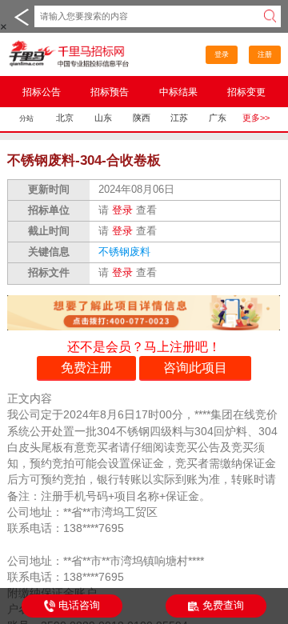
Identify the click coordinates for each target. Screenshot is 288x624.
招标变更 (246, 91)
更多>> (256, 117)
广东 (217, 117)
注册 (265, 54)
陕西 (141, 117)
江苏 (179, 117)
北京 (65, 117)
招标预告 (109, 91)
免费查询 (223, 605)
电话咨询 (79, 605)
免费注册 (86, 367)
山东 (103, 117)
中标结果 (178, 91)
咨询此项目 (195, 367)
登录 (221, 54)
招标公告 (41, 91)
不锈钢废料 (126, 252)
